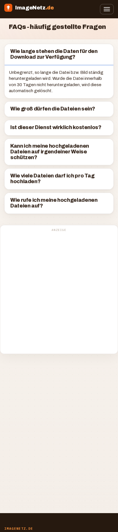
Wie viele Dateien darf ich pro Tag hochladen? (52, 178)
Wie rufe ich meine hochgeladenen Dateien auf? (53, 203)
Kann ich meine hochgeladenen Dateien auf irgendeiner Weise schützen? (49, 151)
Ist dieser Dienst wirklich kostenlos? (55, 127)
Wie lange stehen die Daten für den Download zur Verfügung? (54, 54)
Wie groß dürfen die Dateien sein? (52, 109)
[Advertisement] (59, 292)
